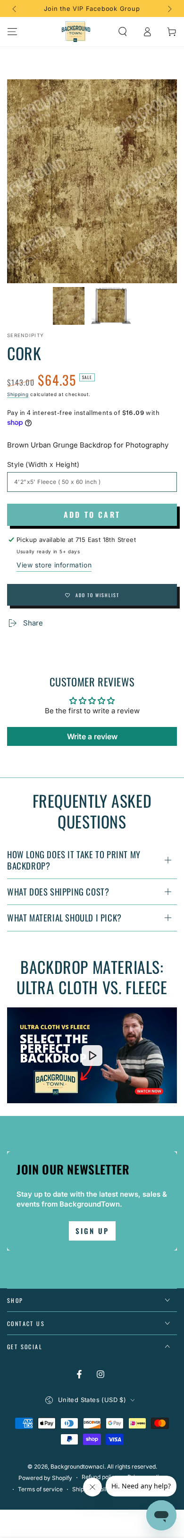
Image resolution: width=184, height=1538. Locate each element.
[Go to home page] (76, 31)
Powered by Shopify (45, 1477)
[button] (122, 31)
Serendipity (25, 335)
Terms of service (40, 1489)
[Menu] (12, 31)
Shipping (18, 394)
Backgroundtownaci (77, 1466)
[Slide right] (169, 8)
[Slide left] (15, 8)
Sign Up (92, 1230)
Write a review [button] (92, 736)
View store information (54, 565)
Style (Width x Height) (43, 464)
